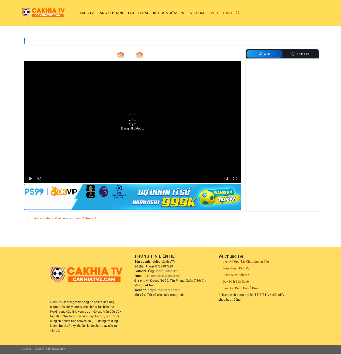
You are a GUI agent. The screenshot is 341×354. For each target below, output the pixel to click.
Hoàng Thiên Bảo (166, 271)
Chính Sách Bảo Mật (237, 275)
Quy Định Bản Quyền (236, 281)
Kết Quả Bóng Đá (168, 13)
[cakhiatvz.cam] (46, 13)
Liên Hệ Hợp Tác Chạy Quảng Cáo (246, 262)
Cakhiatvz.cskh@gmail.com (162, 276)
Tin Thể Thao (220, 13)
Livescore (196, 13)
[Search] (237, 12)
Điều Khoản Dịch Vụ (236, 268)
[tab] (264, 54)
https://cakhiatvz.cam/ (164, 290)
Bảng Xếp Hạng (111, 13)
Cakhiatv (85, 13)
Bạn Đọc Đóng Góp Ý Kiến (240, 288)
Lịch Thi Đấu (139, 13)
